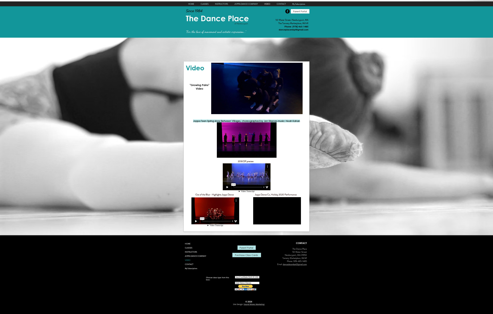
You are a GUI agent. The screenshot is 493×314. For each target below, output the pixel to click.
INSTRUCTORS (191, 252)
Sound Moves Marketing (254, 304)
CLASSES (188, 248)
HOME (187, 243)
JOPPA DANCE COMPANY (195, 256)
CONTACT (189, 264)
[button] (299, 111)
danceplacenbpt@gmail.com (295, 264)
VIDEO (187, 260)
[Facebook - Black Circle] (287, 11)
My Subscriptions (191, 268)
